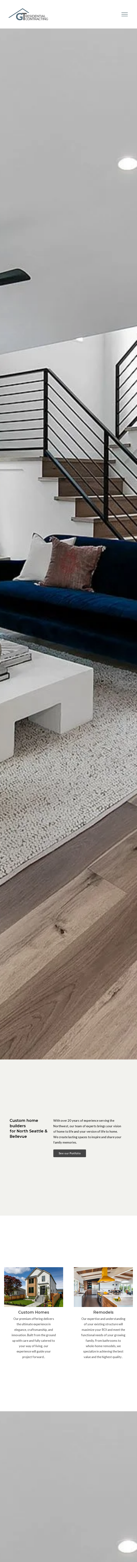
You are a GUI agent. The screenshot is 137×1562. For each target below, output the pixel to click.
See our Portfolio (70, 1153)
